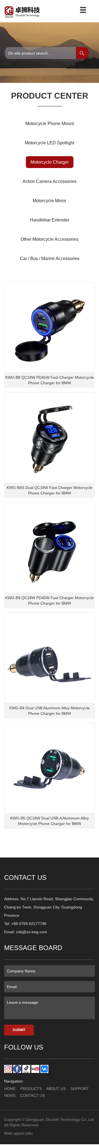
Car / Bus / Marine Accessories (49, 258)
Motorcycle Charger (50, 162)
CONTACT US (32, 1095)
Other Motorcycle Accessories (49, 239)
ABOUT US (56, 1088)
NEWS (9, 1095)
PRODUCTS (31, 1088)
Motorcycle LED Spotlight (49, 142)
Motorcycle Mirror (49, 200)
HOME (10, 1088)
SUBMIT (19, 1030)
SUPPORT (79, 1088)
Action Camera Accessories (49, 181)
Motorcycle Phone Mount (49, 123)
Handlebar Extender (49, 220)
